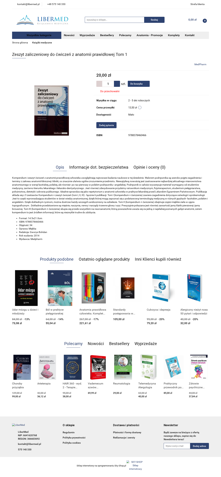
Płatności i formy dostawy (127, 432)
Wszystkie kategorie (38, 35)
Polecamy (125, 35)
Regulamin (69, 432)
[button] (69, 425)
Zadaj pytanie (106, 125)
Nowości (69, 35)
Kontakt (189, 35)
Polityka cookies (72, 442)
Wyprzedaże (87, 35)
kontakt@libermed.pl (29, 444)
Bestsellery (107, 35)
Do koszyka (136, 83)
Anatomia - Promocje (150, 35)
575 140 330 (24, 449)
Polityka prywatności (74, 437)
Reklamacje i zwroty (124, 437)
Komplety (174, 35)
